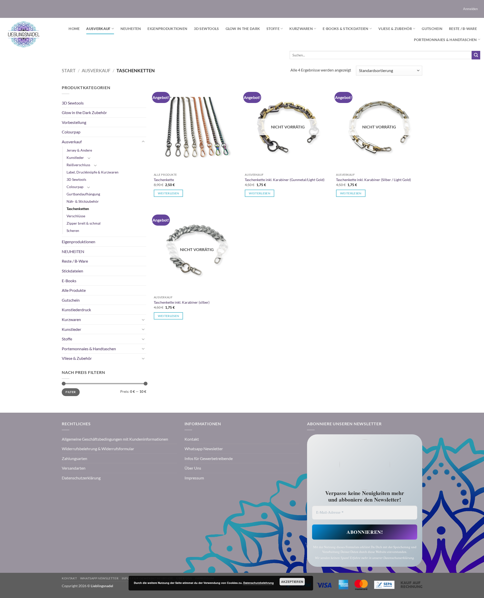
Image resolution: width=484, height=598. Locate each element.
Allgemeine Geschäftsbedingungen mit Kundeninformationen (115, 439)
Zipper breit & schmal (84, 223)
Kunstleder (75, 157)
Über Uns (193, 468)
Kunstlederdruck (76, 309)
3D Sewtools (206, 28)
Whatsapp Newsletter (204, 448)
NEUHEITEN (130, 28)
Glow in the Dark (243, 28)
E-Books (69, 280)
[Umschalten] (143, 142)
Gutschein (432, 28)
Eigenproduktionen (167, 28)
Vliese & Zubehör (395, 28)
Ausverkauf (96, 70)
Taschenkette (164, 180)
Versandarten (73, 468)
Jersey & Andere (79, 150)
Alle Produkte (74, 290)
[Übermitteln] (476, 55)
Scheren (73, 230)
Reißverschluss (78, 165)
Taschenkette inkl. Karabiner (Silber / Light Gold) (373, 180)
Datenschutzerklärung (81, 477)
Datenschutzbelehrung (258, 583)
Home (74, 28)
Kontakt (192, 439)
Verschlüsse (76, 216)
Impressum (194, 477)
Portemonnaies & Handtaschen (445, 40)
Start (69, 70)
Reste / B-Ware (463, 28)
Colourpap (71, 131)
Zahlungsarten (74, 458)
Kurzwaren (301, 28)
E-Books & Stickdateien (345, 28)
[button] (470, 9)
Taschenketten (78, 208)
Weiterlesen (168, 193)
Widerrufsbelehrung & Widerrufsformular (98, 448)
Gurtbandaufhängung (83, 194)
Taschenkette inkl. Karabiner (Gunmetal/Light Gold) (284, 180)
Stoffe (273, 28)
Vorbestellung (74, 122)
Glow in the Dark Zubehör (84, 112)
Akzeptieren (292, 581)
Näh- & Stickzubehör (83, 201)
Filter (71, 392)
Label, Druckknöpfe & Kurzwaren (92, 172)
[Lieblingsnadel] (23, 34)
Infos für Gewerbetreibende (209, 458)
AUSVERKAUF (98, 28)
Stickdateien (72, 270)
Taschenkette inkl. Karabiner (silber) (181, 302)
